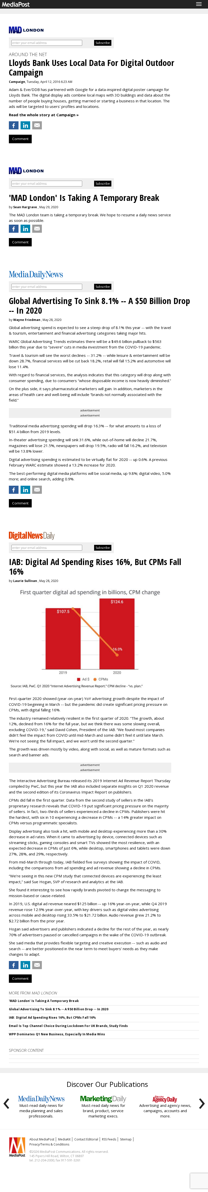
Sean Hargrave (25, 207)
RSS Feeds (109, 1139)
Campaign (17, 82)
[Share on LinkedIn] (25, 125)
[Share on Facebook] (14, 125)
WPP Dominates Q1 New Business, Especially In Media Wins (57, 1034)
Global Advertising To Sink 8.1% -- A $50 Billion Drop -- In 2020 (58, 1009)
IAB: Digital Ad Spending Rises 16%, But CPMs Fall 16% (52, 1017)
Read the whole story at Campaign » (44, 114)
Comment (20, 138)
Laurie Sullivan (25, 581)
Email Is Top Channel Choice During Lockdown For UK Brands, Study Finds (68, 1026)
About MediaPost (41, 1139)
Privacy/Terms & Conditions (49, 1144)
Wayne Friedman (26, 320)
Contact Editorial (86, 1139)
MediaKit (64, 1139)
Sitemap (126, 1139)
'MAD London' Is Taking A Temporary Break (44, 1001)
